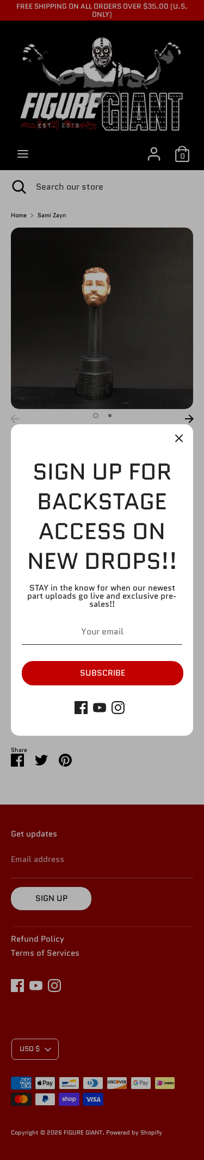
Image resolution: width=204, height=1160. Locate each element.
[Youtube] (99, 707)
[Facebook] (81, 707)
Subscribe (102, 673)
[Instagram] (118, 707)
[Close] (179, 438)
